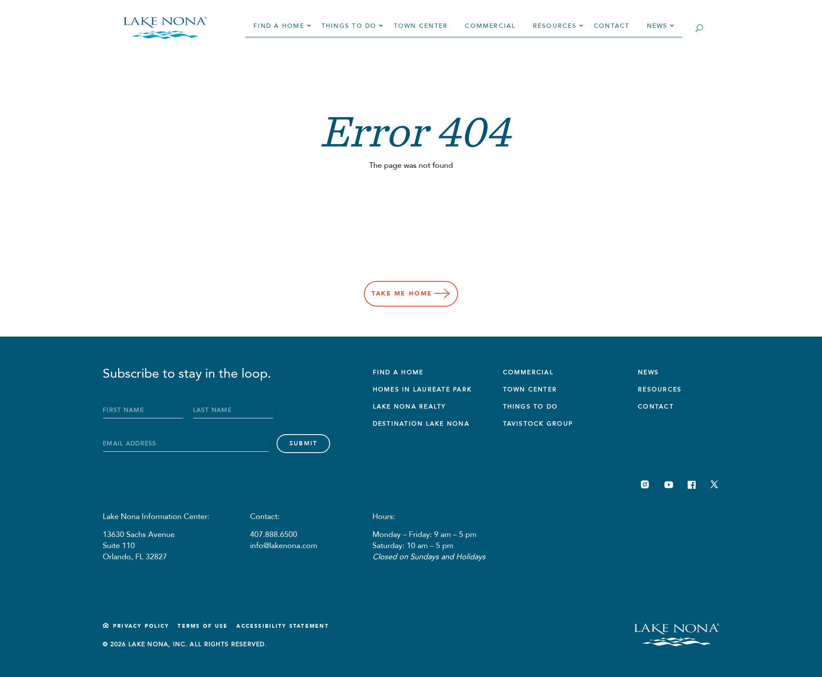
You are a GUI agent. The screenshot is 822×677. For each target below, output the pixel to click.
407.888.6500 (273, 534)
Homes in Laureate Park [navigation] (422, 389)
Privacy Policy (141, 626)
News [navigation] (657, 26)
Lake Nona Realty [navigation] (409, 407)
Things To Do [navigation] (530, 407)
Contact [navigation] (612, 26)
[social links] (645, 484)
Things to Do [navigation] (349, 26)
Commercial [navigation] (490, 26)
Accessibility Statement (282, 626)
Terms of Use (203, 626)
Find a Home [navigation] (278, 26)
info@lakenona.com (283, 545)
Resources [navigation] (555, 26)
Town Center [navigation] (421, 26)
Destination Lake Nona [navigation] (421, 424)
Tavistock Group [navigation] (538, 424)
